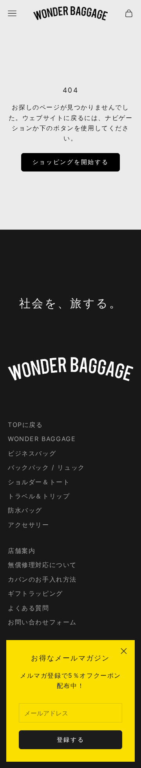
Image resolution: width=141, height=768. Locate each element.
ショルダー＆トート (39, 482)
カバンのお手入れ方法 (42, 579)
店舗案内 (21, 551)
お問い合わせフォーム (42, 622)
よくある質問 (28, 608)
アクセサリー (28, 525)
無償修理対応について (42, 565)
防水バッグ (25, 510)
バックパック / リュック (46, 467)
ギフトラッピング (35, 593)
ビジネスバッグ (32, 453)
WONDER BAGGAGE (42, 439)
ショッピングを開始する (71, 162)
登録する (71, 739)
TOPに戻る (25, 425)
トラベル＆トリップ (39, 496)
